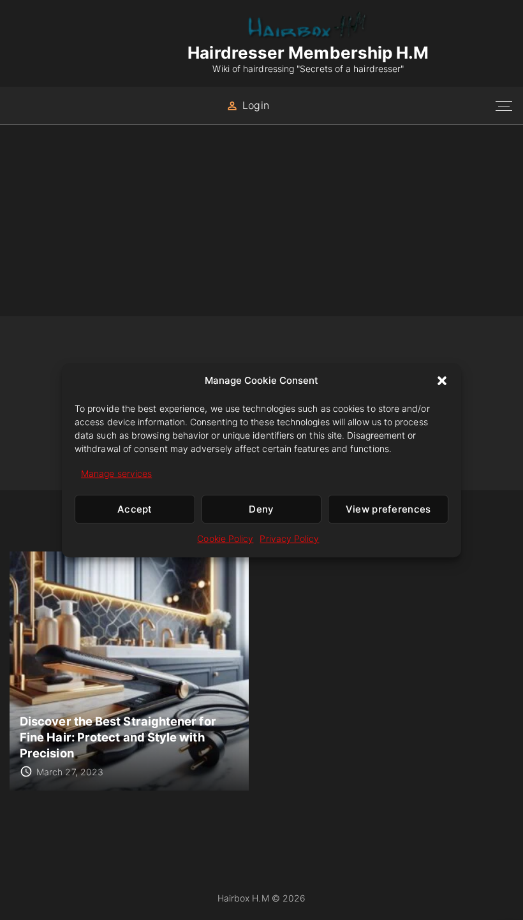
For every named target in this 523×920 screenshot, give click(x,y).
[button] (442, 380)
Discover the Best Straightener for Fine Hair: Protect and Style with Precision (118, 736)
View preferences (388, 509)
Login (255, 105)
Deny (261, 509)
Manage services (116, 473)
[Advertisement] (261, 220)
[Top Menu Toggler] (504, 106)
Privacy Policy (289, 539)
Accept (134, 509)
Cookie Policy (225, 539)
